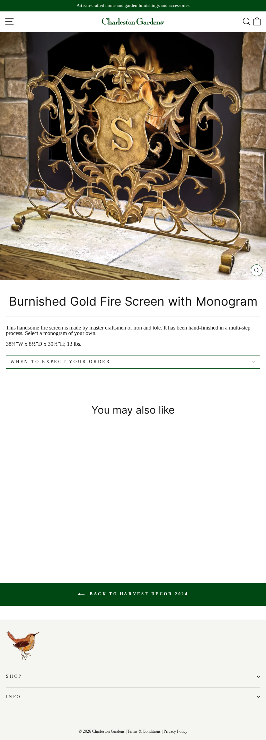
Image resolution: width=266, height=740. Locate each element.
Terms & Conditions (144, 731)
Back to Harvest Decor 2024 (137, 594)
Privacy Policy (175, 731)
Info (13, 696)
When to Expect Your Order (60, 361)
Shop (14, 676)
